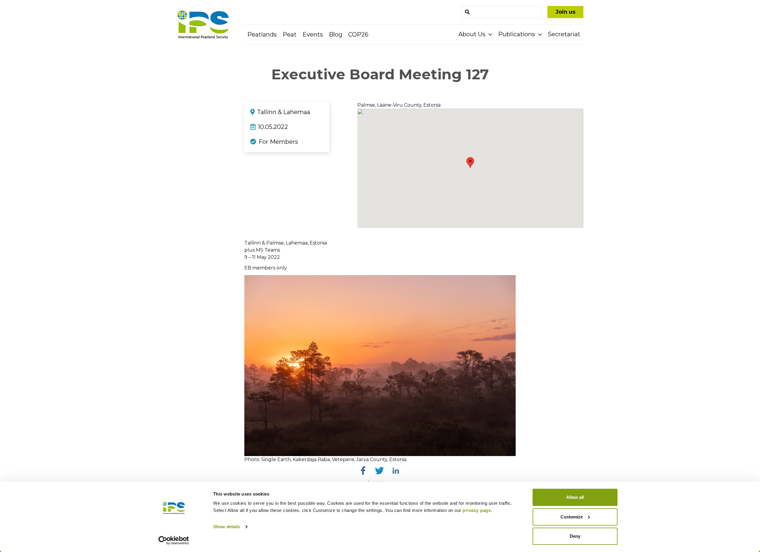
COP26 (358, 34)
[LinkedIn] (395, 470)
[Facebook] (363, 470)
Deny (575, 536)
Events (313, 34)
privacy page (477, 510)
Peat (290, 34)
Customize (571, 516)
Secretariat (564, 34)
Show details (226, 526)
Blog (335, 34)
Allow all (575, 497)
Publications (517, 34)
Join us (565, 12)
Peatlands (262, 34)
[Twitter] (379, 470)
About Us (472, 34)
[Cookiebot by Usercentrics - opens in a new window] (174, 540)
